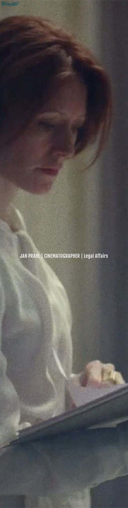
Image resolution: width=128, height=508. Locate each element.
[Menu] (124, 3)
